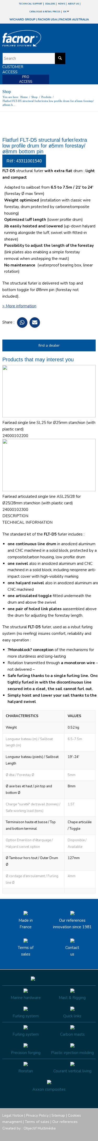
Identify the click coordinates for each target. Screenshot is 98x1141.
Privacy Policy (37, 1115)
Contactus (72, 951)
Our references (65, 1121)
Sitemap (58, 1115)
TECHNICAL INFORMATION (27, 522)
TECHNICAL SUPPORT (30, 3)
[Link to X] (84, 1134)
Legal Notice (12, 1115)
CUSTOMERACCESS (12, 69)
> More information (19, 306)
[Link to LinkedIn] (92, 1134)
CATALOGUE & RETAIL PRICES (44, 11)
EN (65, 11)
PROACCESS (25, 79)
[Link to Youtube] (76, 1134)
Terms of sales (25, 951)
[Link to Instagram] (68, 1134)
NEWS (61, 3)
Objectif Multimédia (40, 1128)
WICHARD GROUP (22, 19)
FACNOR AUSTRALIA (74, 19)
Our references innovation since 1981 (72, 924)
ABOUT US (73, 3)
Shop (6, 91)
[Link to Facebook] (60, 1134)
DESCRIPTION (15, 515)
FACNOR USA (47, 19)
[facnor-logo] (34, 38)
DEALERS (50, 3)
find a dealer (49, 345)
